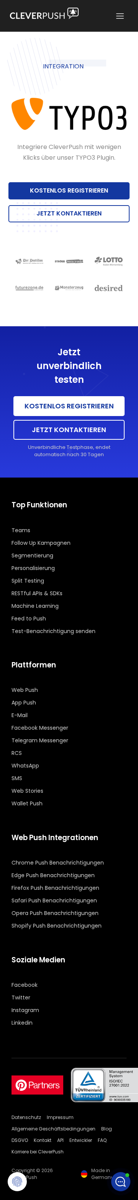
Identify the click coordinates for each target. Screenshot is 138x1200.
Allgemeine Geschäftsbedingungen (53, 1129)
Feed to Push (29, 618)
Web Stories (27, 791)
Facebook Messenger (40, 728)
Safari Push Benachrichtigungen (54, 900)
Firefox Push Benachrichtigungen (55, 888)
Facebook (25, 985)
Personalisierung (33, 568)
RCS (17, 753)
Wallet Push (27, 803)
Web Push (25, 690)
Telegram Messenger (40, 740)
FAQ (102, 1140)
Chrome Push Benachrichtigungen (58, 862)
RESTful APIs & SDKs (37, 593)
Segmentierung (32, 555)
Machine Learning (35, 606)
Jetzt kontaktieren (69, 213)
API (60, 1140)
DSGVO (20, 1140)
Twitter (21, 997)
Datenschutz (26, 1117)
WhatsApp (25, 765)
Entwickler (80, 1140)
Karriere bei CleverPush (38, 1151)
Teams (21, 530)
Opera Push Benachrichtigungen (55, 913)
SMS (17, 778)
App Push (24, 702)
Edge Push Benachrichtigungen (53, 875)
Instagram (25, 1010)
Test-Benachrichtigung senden (53, 631)
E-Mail (20, 715)
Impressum (60, 1117)
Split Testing (28, 581)
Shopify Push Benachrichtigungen (57, 926)
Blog (106, 1129)
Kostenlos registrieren (69, 190)
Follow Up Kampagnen (41, 543)
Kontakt (42, 1140)
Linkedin (22, 1023)
